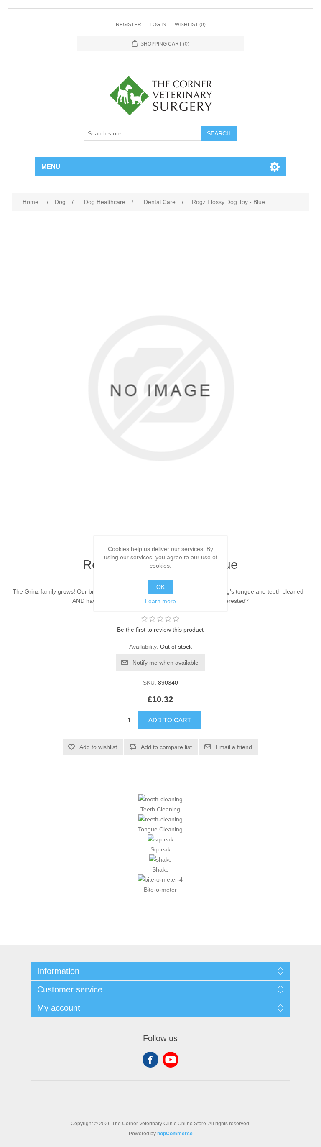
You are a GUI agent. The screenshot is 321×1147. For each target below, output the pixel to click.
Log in (158, 25)
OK (160, 587)
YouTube (170, 1060)
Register (128, 25)
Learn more (160, 601)
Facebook (150, 1060)
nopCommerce (175, 1134)
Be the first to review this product (160, 629)
